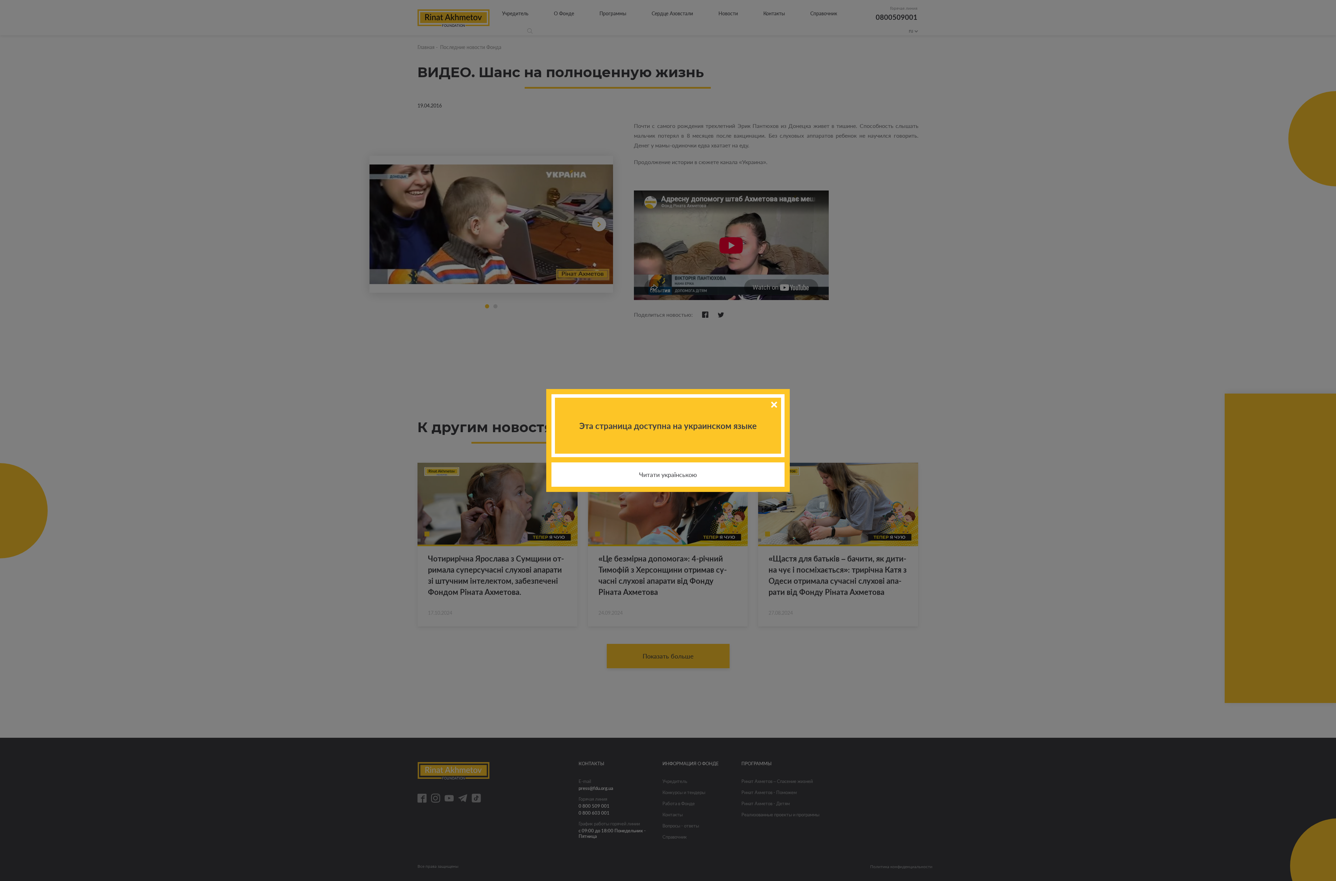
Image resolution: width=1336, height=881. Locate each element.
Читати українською (668, 474)
